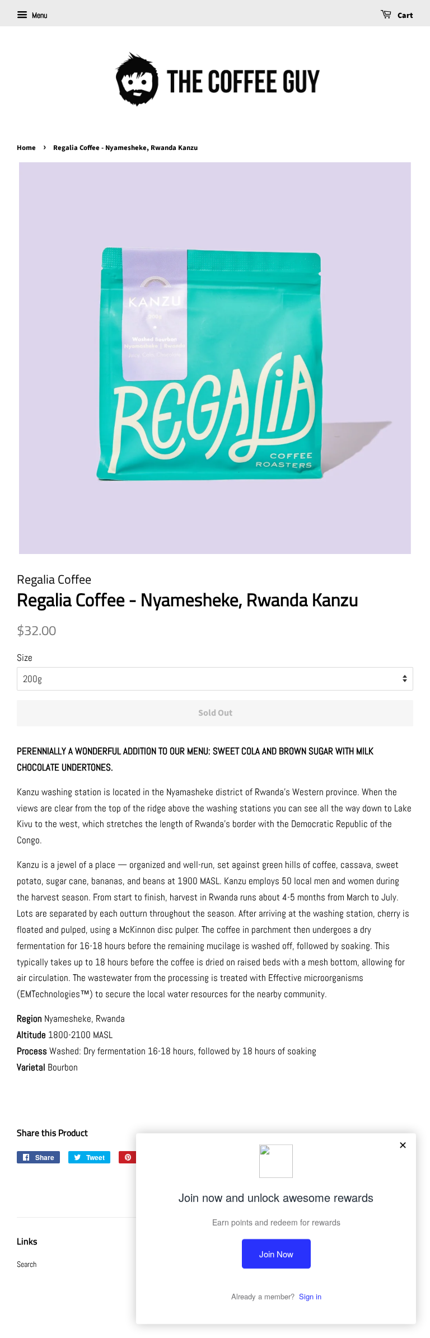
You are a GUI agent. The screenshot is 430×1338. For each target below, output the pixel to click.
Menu (38, 15)
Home (26, 148)
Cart (404, 15)
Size (24, 657)
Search (26, 1264)
